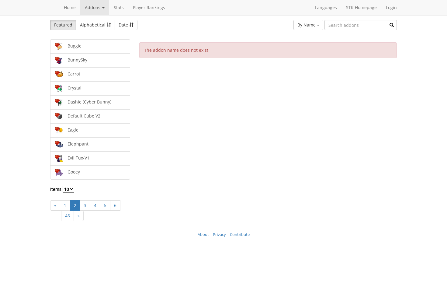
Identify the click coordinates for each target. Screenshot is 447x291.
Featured (63, 25)
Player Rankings (149, 7)
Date (124, 25)
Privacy (219, 234)
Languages (326, 7)
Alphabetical (93, 25)
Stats (119, 7)
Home (70, 7)
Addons (93, 7)
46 (67, 216)
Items (56, 189)
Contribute (240, 234)
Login (391, 7)
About (203, 234)
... (55, 216)
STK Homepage (361, 7)
